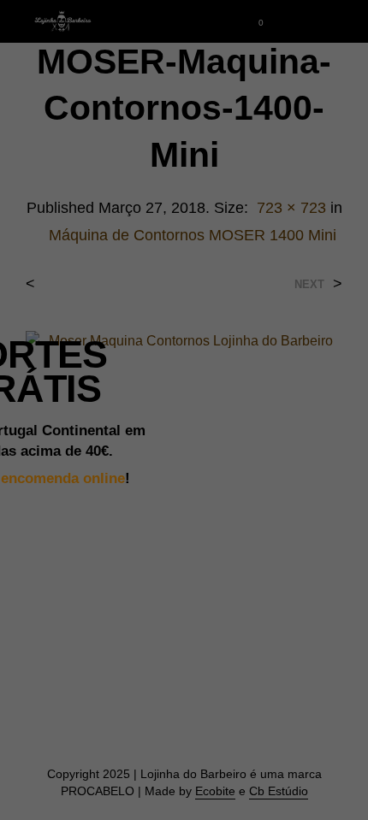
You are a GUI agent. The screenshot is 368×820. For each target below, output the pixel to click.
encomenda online (63, 478)
